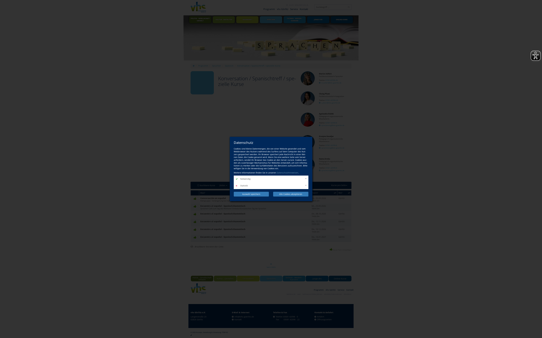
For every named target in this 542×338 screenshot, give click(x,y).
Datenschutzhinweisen (287, 172)
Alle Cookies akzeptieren (290, 194)
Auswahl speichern (251, 194)
